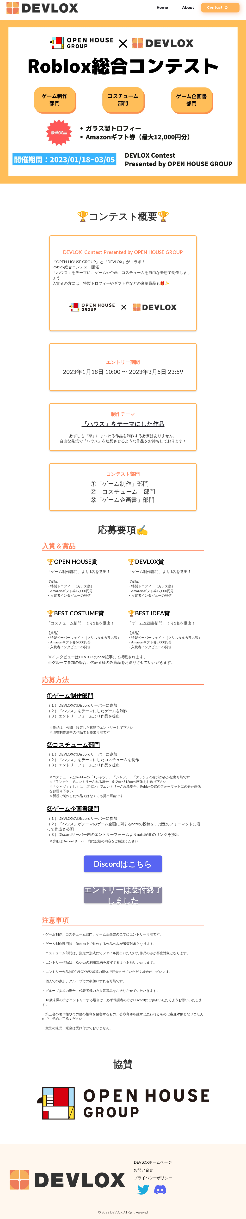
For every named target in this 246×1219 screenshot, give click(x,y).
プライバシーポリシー (153, 1177)
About (188, 7)
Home (162, 7)
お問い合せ (143, 1169)
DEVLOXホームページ (153, 1162)
